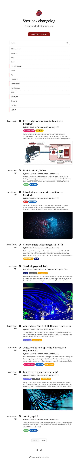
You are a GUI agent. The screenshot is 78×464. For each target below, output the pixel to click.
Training (13, 105)
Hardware (14, 79)
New (12, 92)
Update (13, 110)
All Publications (16, 49)
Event (13, 70)
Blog (12, 57)
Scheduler (14, 97)
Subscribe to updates (39, 34)
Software (14, 101)
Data (12, 62)
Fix (12, 75)
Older (43, 440)
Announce (14, 53)
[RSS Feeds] (41, 450)
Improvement (15, 83)
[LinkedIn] (38, 450)
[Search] (67, 43)
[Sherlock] (39, 13)
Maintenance (15, 88)
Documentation (16, 66)
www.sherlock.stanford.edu (39, 25)
